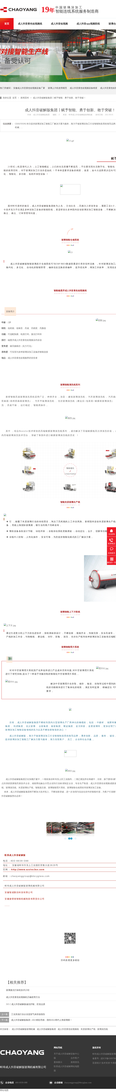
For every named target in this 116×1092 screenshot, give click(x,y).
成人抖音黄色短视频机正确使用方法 (23, 997)
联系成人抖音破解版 (62, 1068)
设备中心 (75, 1054)
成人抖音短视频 (59, 23)
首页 (6, 23)
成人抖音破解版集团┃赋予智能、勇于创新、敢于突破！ (59, 98)
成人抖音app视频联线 (88, 23)
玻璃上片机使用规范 (57, 88)
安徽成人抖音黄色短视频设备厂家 (29, 88)
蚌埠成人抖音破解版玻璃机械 (81, 115)
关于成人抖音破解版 (62, 1056)
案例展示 (58, 1062)
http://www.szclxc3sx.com (27, 869)
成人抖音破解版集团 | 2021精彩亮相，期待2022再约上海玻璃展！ (41, 1020)
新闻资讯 (75, 1062)
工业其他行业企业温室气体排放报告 (28, 1014)
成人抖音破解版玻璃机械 (23, 1029)
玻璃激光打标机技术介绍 (17, 990)
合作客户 (75, 1058)
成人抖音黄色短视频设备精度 (83, 88)
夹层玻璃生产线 (88, 1029)
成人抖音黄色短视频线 (30, 23)
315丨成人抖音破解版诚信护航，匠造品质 (25, 1004)
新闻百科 (25, 98)
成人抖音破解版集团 (46, 1029)
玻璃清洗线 (102, 1029)
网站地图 (75, 1066)
